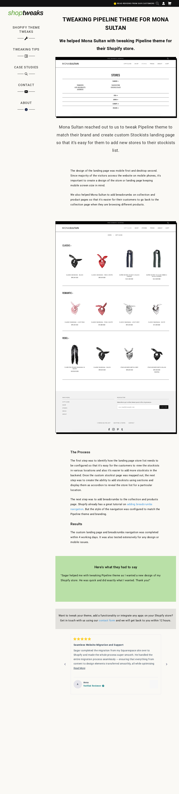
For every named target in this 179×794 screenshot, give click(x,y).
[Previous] (65, 664)
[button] (157, 3)
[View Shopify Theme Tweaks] (154, 684)
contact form (107, 620)
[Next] (166, 664)
